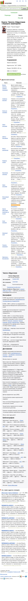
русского (5, 354)
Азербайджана (6, 330)
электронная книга (16, 205)
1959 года (5, 290)
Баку (17, 281)
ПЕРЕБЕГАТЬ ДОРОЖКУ (8, 518)
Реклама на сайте (16, 571)
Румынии (5, 322)
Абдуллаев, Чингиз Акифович (10, 492)
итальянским (18, 354)
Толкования (14, 12)
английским (12, 354)
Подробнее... (19, 96)
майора (14, 325)
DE (20, 1)
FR (25, 1)
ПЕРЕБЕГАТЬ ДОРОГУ (7, 505)
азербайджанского (16, 353)
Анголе (10, 322)
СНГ (10, 385)
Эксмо (21, 420)
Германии (15, 320)
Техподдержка (10, 571)
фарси (10, 356)
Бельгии (10, 320)
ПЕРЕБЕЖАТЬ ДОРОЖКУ (8, 543)
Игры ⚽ (20, 18)
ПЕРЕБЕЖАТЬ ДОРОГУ (8, 530)
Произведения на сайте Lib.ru (13, 287)
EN (17, 1)
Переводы (8, 15)
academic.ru (6, 2)
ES (23, 1)
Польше (21, 320)
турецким (5, 356)
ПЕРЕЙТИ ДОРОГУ (7, 555)
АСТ (4, 426)
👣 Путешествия (3, 574)
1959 (18, 279)
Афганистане (15, 322)
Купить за (14, 74)
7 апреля (14, 279)
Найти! (24, 8)
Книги (20, 15)
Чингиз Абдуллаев (12, 485)
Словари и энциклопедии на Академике (13, 5)
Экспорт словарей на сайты (5, 576)
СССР (14, 281)
